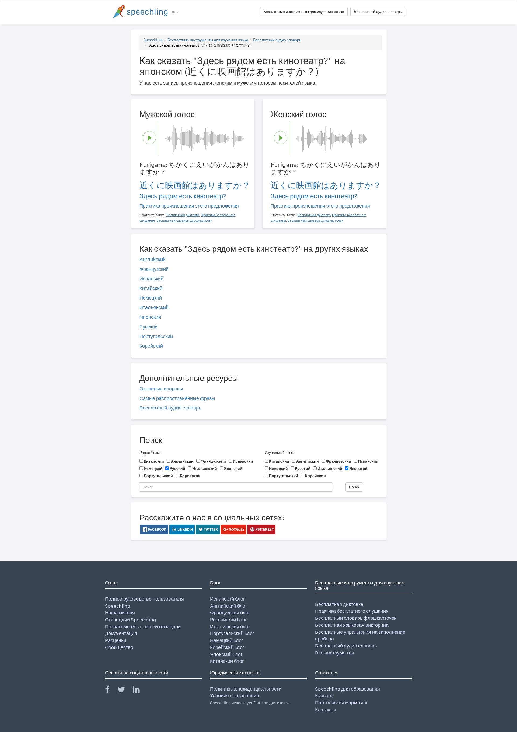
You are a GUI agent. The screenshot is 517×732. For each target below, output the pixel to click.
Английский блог (228, 606)
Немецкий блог (226, 640)
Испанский (151, 278)
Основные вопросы (161, 388)
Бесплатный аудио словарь (378, 11)
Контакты (325, 709)
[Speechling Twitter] (124, 691)
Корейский (151, 346)
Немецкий (150, 298)
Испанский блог (227, 599)
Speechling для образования (347, 689)
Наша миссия (120, 612)
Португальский (156, 336)
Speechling (153, 40)
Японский (150, 317)
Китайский (150, 288)
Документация (121, 633)
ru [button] (174, 12)
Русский (148, 327)
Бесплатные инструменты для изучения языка (303, 11)
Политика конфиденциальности (245, 689)
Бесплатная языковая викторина (352, 625)
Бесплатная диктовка (339, 604)
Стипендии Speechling (130, 619)
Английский (152, 259)
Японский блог (226, 654)
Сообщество (119, 647)
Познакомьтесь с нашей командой (143, 626)
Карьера (324, 695)
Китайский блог (227, 661)
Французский (154, 269)
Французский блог (230, 612)
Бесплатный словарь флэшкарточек (355, 618)
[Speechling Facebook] (110, 691)
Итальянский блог (230, 626)
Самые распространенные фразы (177, 398)
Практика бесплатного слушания (352, 611)
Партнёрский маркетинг (341, 702)
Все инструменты (334, 653)
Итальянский (154, 307)
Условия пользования (234, 695)
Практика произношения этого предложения (189, 206)
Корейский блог (227, 647)
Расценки (115, 640)
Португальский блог (232, 633)
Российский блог (228, 619)
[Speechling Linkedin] (139, 691)
